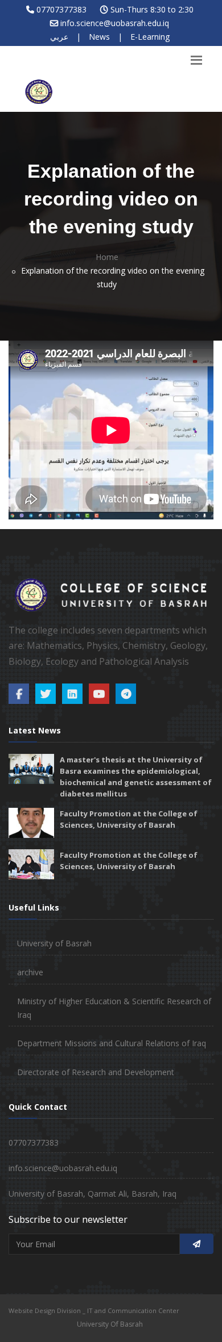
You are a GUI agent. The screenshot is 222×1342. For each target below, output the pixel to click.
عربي (59, 36)
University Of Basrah (110, 1324)
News (99, 36)
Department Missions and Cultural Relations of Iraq (111, 1043)
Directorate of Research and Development (95, 1072)
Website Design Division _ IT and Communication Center (94, 1310)
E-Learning (150, 36)
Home (107, 256)
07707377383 (61, 9)
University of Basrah (54, 943)
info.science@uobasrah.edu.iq (114, 23)
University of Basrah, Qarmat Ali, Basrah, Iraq (92, 1193)
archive (30, 972)
